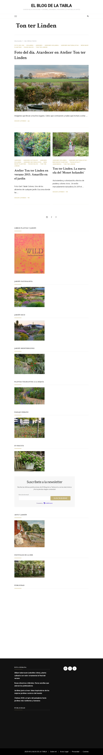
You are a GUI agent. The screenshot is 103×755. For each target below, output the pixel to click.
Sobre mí (53, 751)
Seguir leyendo (20, 121)
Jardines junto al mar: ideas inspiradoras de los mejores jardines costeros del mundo (31, 692)
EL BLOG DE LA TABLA (51, 5)
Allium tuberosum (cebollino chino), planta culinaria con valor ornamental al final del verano (30, 675)
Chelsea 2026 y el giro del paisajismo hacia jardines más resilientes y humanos (30, 699)
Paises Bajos (29, 47)
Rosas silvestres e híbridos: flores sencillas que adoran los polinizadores (31, 684)
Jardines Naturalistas (70, 45)
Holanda (29, 45)
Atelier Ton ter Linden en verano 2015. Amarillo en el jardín (31, 174)
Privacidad (75, 751)
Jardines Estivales (30, 160)
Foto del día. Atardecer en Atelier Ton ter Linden (50, 55)
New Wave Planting (60, 162)
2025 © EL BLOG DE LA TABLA (36, 751)
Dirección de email (24, 494)
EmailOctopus (49, 503)
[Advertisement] (51, 605)
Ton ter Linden (41, 47)
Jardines (39, 45)
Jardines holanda (52, 45)
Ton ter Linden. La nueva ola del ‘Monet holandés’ (69, 171)
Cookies (86, 751)
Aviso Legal (64, 751)
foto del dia (19, 45)
